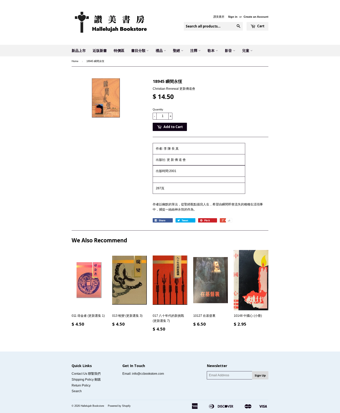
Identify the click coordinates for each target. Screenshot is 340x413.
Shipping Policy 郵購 (86, 379)
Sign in (232, 16)
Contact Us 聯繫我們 (86, 373)
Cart (260, 26)
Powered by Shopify (119, 405)
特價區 (119, 50)
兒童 (246, 50)
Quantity (158, 109)
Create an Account (256, 16)
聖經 (177, 50)
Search (77, 391)
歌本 (212, 50)
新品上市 (79, 50)
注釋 (194, 50)
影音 (229, 50)
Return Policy (81, 385)
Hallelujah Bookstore (92, 405)
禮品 (160, 50)
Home (75, 61)
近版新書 (100, 50)
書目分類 (138, 50)
